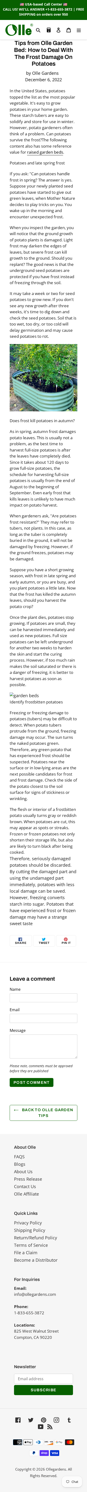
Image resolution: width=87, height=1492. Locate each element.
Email (15, 1009)
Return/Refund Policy (35, 1238)
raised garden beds (45, 152)
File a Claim (25, 1252)
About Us (23, 1171)
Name (15, 989)
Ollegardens (56, 1469)
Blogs (19, 1164)
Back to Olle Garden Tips (47, 1113)
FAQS (19, 1157)
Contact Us (25, 1186)
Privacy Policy (28, 1223)
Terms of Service (31, 1245)
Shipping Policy (29, 1230)
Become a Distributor (36, 1260)
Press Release (28, 1179)
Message (18, 1030)
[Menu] (79, 29)
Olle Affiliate (26, 1194)
